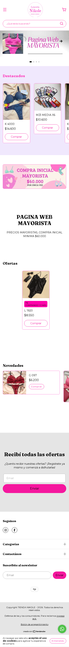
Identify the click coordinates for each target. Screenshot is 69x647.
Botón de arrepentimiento (34, 624)
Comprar (16, 136)
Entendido (58, 640)
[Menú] (5, 9)
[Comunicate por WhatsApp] (62, 629)
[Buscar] (61, 23)
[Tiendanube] (34, 632)
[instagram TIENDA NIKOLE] (5, 530)
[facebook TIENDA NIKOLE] (14, 530)
